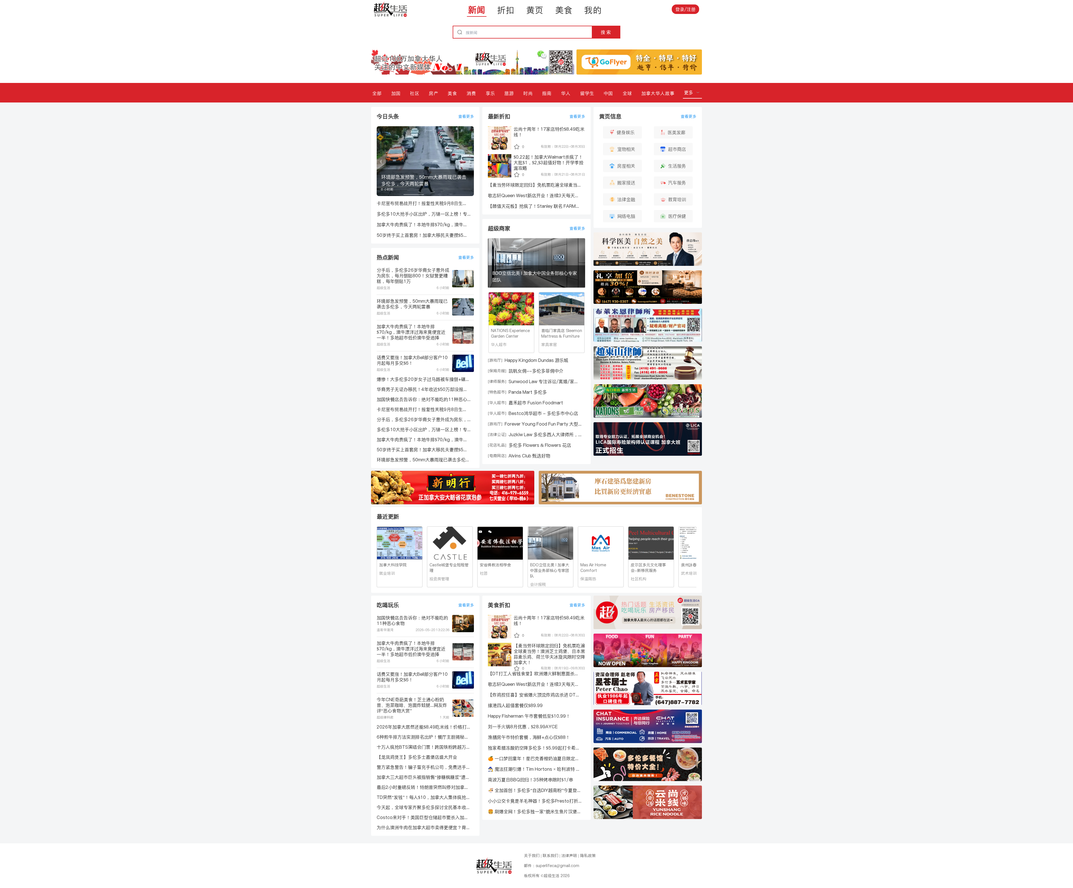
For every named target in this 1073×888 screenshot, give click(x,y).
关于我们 (532, 855)
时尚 (528, 93)
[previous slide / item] (380, 161)
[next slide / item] (470, 161)
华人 (566, 93)
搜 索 (606, 32)
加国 (396, 93)
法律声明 (569, 855)
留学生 (587, 93)
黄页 (534, 10)
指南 (547, 93)
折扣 (505, 10)
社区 (414, 93)
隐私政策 (588, 855)
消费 (471, 93)
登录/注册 (685, 9)
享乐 (490, 93)
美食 (564, 10)
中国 (608, 93)
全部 (377, 93)
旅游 (509, 93)
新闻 (476, 10)
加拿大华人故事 (658, 93)
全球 (627, 93)
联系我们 (550, 855)
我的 (593, 10)
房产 (433, 93)
